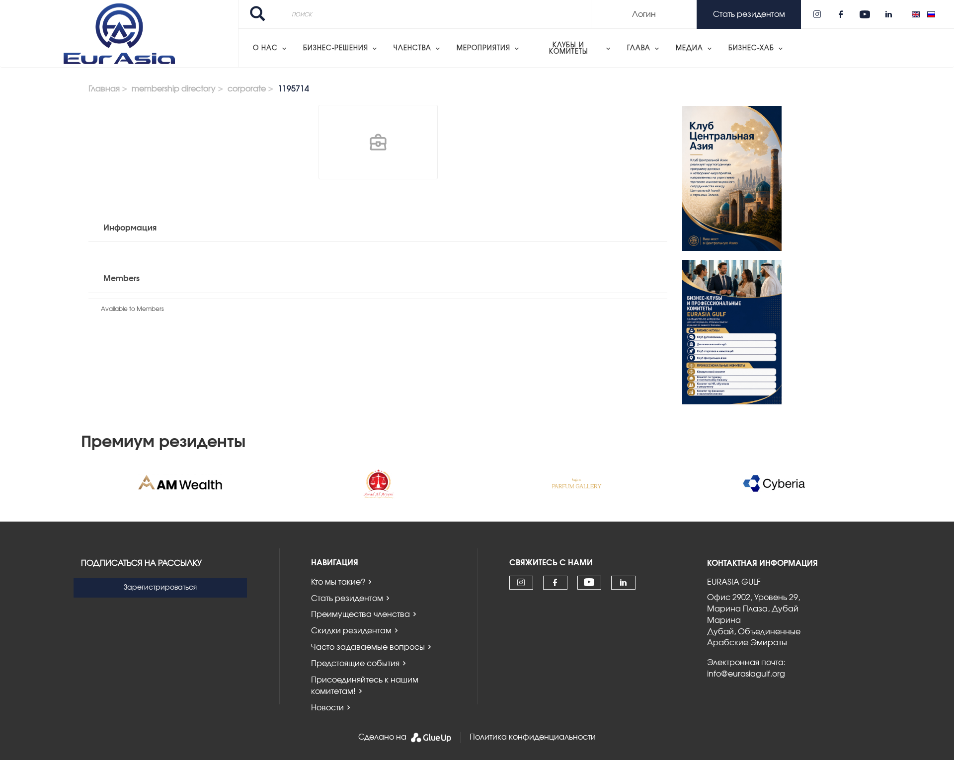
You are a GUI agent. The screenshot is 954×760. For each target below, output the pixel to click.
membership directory (174, 89)
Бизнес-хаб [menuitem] (751, 48)
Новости (327, 708)
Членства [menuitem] (412, 48)
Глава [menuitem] (638, 48)
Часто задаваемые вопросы (368, 647)
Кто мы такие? (338, 582)
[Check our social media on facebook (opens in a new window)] (840, 14)
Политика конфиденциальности (533, 737)
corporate (247, 89)
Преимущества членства (360, 614)
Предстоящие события (355, 664)
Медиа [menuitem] (689, 48)
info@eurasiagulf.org (746, 674)
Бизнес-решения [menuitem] (335, 48)
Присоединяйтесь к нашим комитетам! (364, 685)
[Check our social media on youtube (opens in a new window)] (864, 14)
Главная (104, 89)
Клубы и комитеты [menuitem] (568, 48)
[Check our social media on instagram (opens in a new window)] (816, 14)
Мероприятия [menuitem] (483, 48)
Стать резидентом (347, 599)
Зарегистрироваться (160, 587)
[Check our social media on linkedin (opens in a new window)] (888, 14)
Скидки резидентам (351, 631)
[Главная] (119, 34)
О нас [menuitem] (265, 48)
